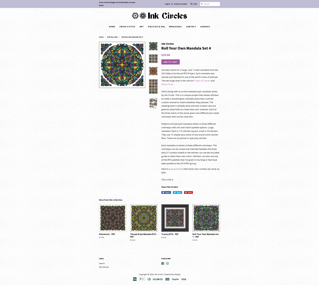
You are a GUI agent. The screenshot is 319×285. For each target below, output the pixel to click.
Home (112, 26)
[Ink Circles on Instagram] (167, 264)
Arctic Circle (167, 84)
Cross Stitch (127, 26)
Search (102, 263)
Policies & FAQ (156, 26)
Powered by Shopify (172, 274)
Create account (180, 4)
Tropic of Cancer (202, 80)
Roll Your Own (112, 37)
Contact (191, 26)
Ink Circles (159, 274)
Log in (167, 4)
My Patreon (104, 267)
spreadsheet (176, 168)
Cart (195, 4)
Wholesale (175, 26)
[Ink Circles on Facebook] (162, 264)
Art (142, 26)
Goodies (205, 26)
